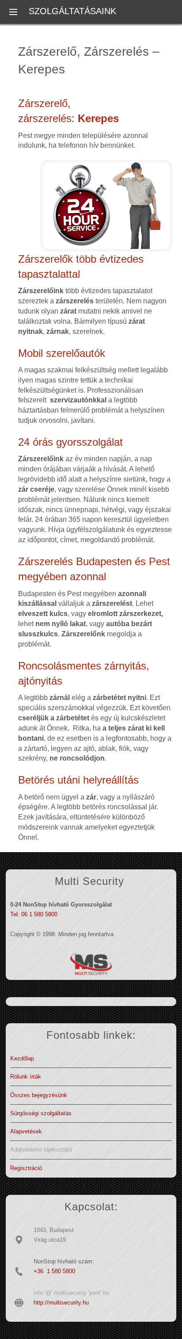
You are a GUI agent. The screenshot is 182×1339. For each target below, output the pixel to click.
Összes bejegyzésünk (38, 1095)
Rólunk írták (25, 1076)
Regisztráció (26, 1168)
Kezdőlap (22, 1058)
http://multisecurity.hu (61, 1302)
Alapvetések (26, 1131)
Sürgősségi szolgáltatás (41, 1113)
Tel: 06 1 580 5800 (33, 914)
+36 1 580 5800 (54, 1271)
